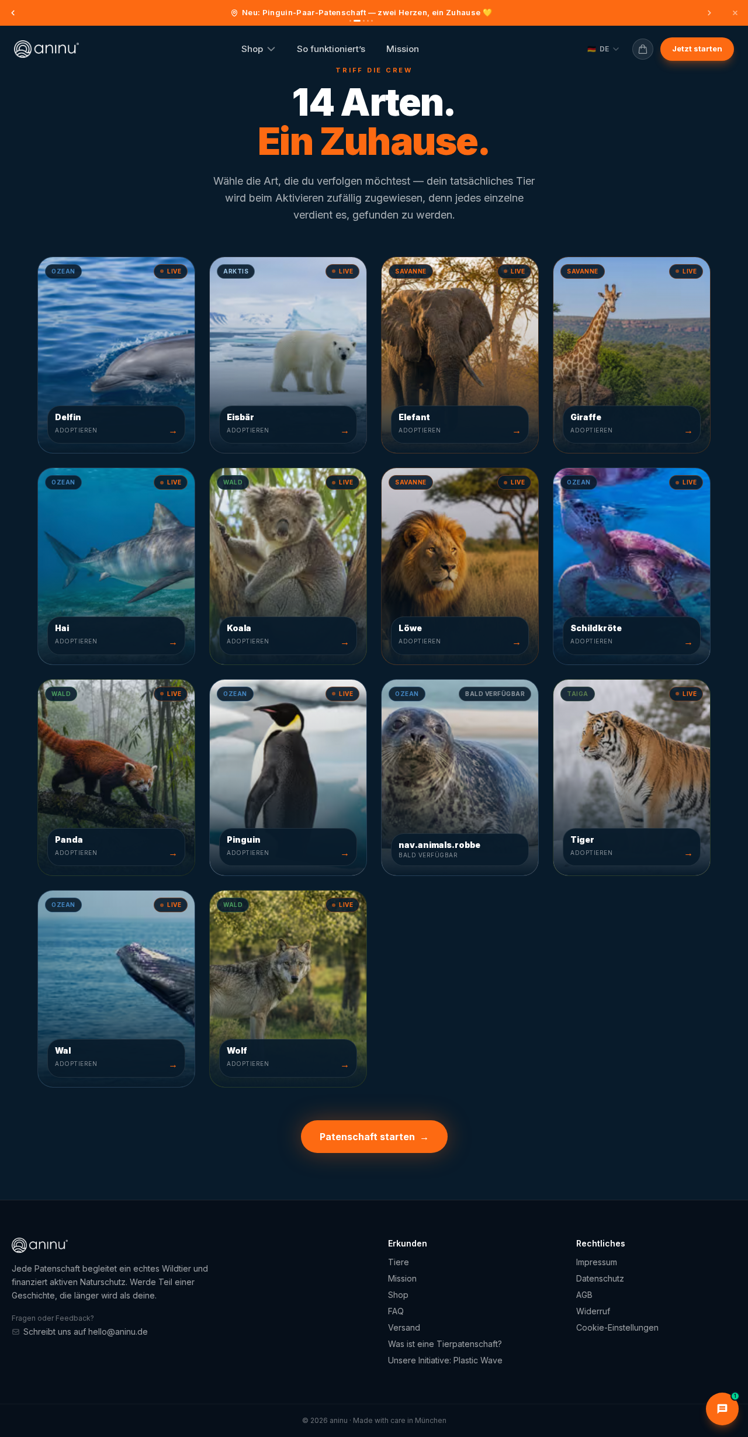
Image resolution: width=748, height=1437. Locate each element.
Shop (252, 48)
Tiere (398, 1262)
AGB (584, 1295)
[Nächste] (709, 13)
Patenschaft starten (374, 1136)
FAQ (396, 1311)
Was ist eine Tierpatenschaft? (445, 1344)
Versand (404, 1327)
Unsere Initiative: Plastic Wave (445, 1360)
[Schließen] (735, 13)
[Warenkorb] (642, 49)
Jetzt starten (697, 48)
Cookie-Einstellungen (617, 1327)
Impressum (596, 1262)
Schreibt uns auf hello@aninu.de (85, 1331)
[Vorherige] (13, 13)
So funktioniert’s (331, 48)
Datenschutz (600, 1278)
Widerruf (593, 1311)
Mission (402, 48)
